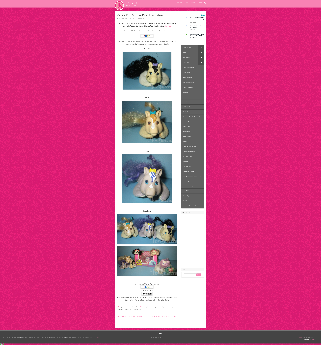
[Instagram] (161, 333)
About (186, 3)
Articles (200, 3)
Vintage (136, 309)
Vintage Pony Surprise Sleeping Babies (130, 316)
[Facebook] (159, 333)
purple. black (121, 309)
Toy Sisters (132, 2)
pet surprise (158, 307)
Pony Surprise (122, 307)
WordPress (311, 339)
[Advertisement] (192, 240)
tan (132, 309)
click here (167, 26)
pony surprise (171, 307)
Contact (193, 3)
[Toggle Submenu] (201, 47)
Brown (149, 307)
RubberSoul (301, 337)
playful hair (165, 307)
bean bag (144, 307)
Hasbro (153, 307)
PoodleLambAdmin (122, 18)
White (139, 309)
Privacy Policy (96, 337)
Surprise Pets (130, 307)
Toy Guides (179, 3)
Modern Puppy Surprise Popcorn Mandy (163, 316)
